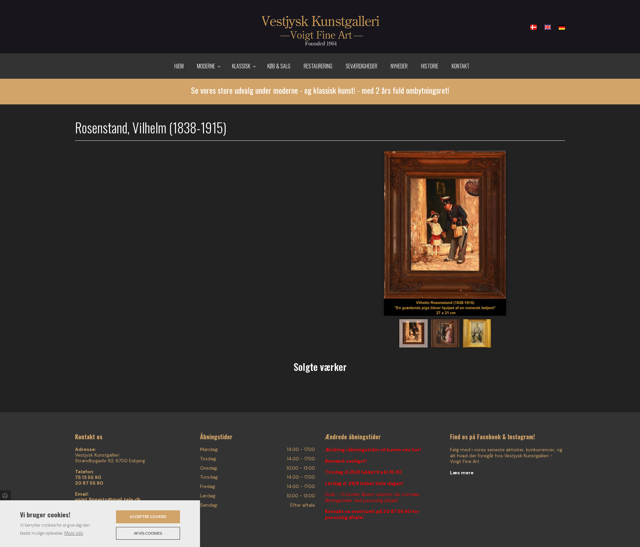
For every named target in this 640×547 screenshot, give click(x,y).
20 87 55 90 (89, 483)
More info (73, 533)
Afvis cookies (148, 533)
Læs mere (462, 473)
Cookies (5, 495)
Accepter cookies (148, 516)
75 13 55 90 (88, 477)
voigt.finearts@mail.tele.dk (108, 499)
